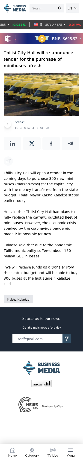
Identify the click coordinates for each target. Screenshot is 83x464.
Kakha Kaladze (18, 299)
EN (70, 8)
